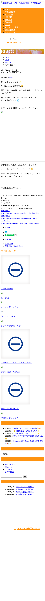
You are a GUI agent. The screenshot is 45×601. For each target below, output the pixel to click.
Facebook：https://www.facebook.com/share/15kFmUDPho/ (20, 221)
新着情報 (9, 472)
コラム (8, 467)
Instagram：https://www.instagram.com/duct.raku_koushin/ (20, 216)
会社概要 (8, 19)
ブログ (7, 24)
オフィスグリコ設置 (10, 307)
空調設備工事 (10, 12)
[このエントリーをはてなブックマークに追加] (6, 232)
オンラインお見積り (12, 27)
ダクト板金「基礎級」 (11, 372)
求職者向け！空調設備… (25, 489)
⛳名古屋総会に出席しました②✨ (26, 431)
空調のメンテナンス (10, 418)
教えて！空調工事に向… (25, 491)
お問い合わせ (10, 29)
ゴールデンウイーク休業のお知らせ (16, 362)
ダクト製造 (9, 14)
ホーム (7, 9)
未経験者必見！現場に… (25, 494)
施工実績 (8, 22)
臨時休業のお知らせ (10, 409)
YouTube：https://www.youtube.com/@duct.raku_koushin (20, 211)
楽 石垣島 (5, 298)
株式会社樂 (36, 515)
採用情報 (8, 17)
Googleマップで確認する (11, 576)
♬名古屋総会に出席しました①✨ (26, 433)
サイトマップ (10, 32)
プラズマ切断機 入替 (11, 326)
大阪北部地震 (7, 289)
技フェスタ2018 (8, 316)
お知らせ (12, 77)
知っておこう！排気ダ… (25, 486)
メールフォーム (8, 47)
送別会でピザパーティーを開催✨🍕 (27, 428)
